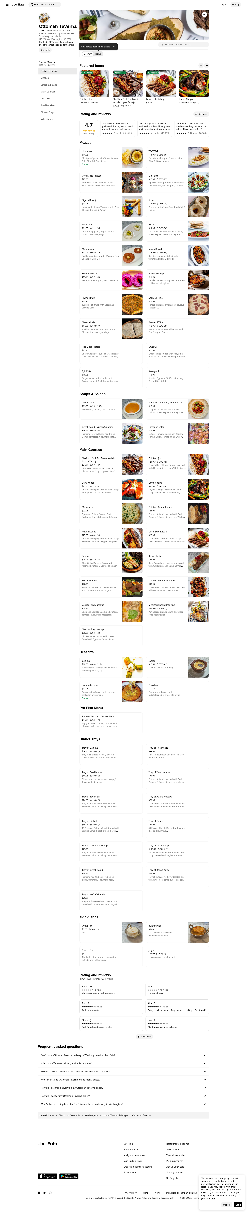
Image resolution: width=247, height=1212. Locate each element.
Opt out (226, 1204)
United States (46, 1115)
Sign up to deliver (133, 1161)
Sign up (236, 4)
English (174, 1178)
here (213, 1198)
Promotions (130, 1172)
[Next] (206, 65)
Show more (146, 1036)
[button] (123, 1055)
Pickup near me (174, 1161)
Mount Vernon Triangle (115, 1115)
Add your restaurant (135, 1155)
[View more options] (204, 14)
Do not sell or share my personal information (187, 1192)
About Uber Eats (175, 1166)
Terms (145, 1192)
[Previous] (201, 65)
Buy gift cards (131, 1149)
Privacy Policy (130, 1192)
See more (203, 114)
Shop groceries (174, 1172)
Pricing (157, 1192)
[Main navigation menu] (7, 4)
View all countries (175, 1155)
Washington (91, 1115)
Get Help (128, 1143)
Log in (223, 4)
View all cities (173, 1149)
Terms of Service (160, 1198)
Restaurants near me (177, 1143)
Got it (238, 1204)
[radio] (88, 53)
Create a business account (138, 1166)
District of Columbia (69, 1115)
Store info (45, 50)
